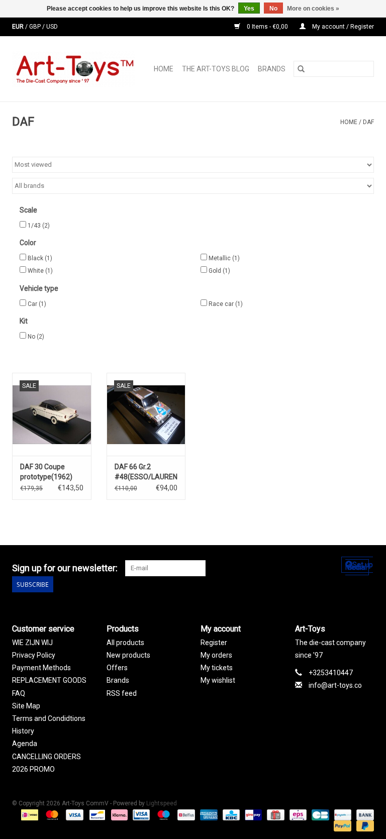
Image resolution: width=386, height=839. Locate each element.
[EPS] (297, 814)
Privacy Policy (33, 655)
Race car (226, 303)
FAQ (18, 693)
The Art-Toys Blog (215, 69)
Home (163, 69)
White (40, 270)
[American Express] (208, 814)
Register (214, 643)
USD (52, 26)
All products (125, 643)
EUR (18, 26)
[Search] (301, 69)
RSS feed (122, 693)
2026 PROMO (33, 769)
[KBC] (230, 814)
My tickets (217, 668)
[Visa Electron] (140, 814)
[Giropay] (252, 814)
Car (37, 303)
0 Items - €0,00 (267, 26)
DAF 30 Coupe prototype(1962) (46, 472)
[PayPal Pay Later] (363, 825)
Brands (271, 69)
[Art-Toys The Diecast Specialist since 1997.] (76, 68)
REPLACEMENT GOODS (49, 680)
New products (128, 655)
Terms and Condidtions (48, 718)
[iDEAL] (29, 814)
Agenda (24, 744)
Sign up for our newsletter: (65, 568)
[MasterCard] (51, 814)
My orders (216, 655)
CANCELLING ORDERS (46, 757)
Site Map (26, 706)
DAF (368, 122)
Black (40, 258)
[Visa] (73, 814)
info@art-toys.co (335, 685)
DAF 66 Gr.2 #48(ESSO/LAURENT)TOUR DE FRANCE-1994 (146, 472)
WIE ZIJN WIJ (32, 643)
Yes (249, 8)
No (36, 336)
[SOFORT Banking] (118, 814)
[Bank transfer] (363, 814)
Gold (219, 270)
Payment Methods (41, 668)
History (23, 731)
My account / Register (342, 26)
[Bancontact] (96, 814)
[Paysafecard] (342, 814)
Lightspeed (161, 803)
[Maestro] (162, 814)
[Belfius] (185, 814)
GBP (35, 26)
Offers (117, 668)
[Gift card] (274, 814)
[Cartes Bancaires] (319, 814)
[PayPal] (341, 825)
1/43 (39, 225)
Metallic (224, 258)
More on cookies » (313, 8)
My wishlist (218, 680)
